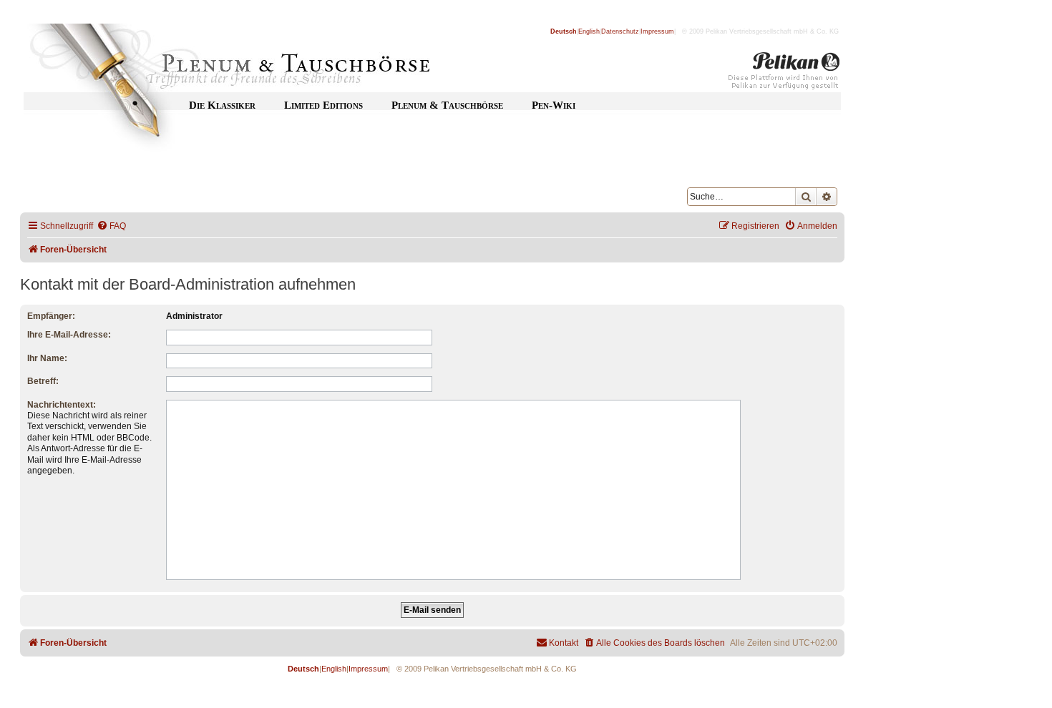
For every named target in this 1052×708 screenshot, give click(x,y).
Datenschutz (620, 31)
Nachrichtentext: (61, 405)
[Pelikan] (784, 73)
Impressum (657, 31)
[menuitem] (111, 226)
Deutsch (563, 31)
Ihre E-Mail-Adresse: (69, 335)
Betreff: (43, 381)
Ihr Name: (47, 358)
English (589, 31)
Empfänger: (51, 316)
